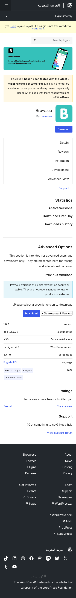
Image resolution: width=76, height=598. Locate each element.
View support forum (59, 432)
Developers (65, 497)
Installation (62, 160)
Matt (67, 521)
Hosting (67, 467)
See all (8, 406)
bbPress (65, 527)
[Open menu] (5, 5)
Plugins (31, 467)
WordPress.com (60, 515)
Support (64, 188)
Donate (29, 497)
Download (64, 129)
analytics (27, 370)
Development (60, 169)
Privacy (67, 473)
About (68, 454)
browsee (46, 116)
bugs (17, 370)
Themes (31, 461)
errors (8, 370)
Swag (30, 503)
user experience (13, 377)
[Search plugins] (35, 40)
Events (31, 491)
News (68, 461)
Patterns (30, 473)
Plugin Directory (63, 15)
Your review (64, 406)
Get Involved (27, 485)
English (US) (11, 362)
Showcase (29, 454)
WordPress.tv (61, 503)
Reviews (63, 151)
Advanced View (58, 179)
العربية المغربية (55, 549)
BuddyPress (62, 533)
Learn (68, 485)
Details (64, 142)
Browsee (44, 110)
